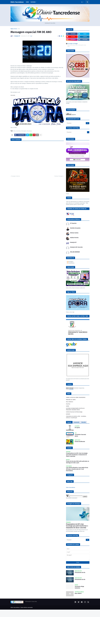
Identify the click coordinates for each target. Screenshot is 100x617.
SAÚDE (67, 406)
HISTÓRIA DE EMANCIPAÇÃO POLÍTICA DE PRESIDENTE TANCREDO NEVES (75, 409)
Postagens (70, 261)
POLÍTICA (68, 404)
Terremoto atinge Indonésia (79, 587)
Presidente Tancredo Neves (80, 435)
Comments (76, 422)
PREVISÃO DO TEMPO (71, 399)
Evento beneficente (80, 441)
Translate (71, 389)
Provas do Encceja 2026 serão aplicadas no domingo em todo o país (77, 461)
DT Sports (77, 427)
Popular (69, 422)
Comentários (71, 263)
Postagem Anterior (15, 176)
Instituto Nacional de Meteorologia (74, 412)
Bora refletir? (78, 593)
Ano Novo (18, 130)
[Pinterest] (34, 135)
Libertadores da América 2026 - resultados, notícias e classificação (76, 417)
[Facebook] (59, 36)
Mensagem (23, 130)
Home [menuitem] (27, 2)
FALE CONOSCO (69, 401)
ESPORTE (68, 414)
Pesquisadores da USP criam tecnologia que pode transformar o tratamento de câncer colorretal (77, 454)
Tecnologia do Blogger (72, 43)
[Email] (37, 135)
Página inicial (14, 28)
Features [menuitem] (33, 2)
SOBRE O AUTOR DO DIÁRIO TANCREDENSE (75, 397)
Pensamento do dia (80, 572)
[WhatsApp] (63, 36)
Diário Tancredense (17, 2)
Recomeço (29, 130)
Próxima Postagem (58, 176)
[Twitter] (61, 36)
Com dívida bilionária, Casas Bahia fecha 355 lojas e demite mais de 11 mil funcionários (77, 469)
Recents (83, 422)
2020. (19, 28)
